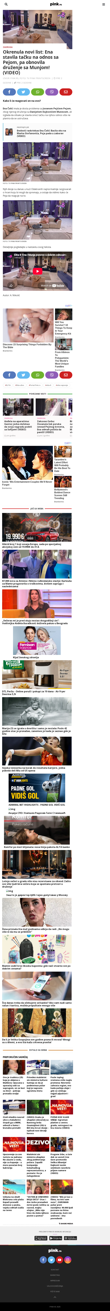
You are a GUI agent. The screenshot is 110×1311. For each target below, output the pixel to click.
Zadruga (8, 47)
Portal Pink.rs (34, 385)
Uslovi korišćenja (55, 1286)
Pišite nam (55, 1291)
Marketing (55, 1275)
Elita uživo (19, 385)
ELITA (7, 385)
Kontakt (55, 1269)
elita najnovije (62, 385)
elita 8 (48, 385)
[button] (6, 412)
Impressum (55, 1280)
